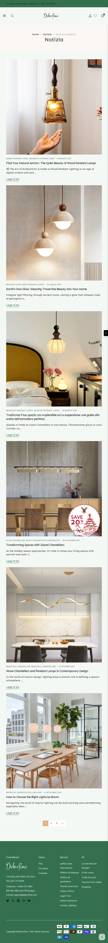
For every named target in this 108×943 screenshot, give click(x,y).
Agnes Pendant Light (17, 158)
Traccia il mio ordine (92, 882)
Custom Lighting (68, 905)
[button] (12, 15)
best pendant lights (33, 284)
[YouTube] (29, 900)
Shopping (86, 887)
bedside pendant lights (46, 410)
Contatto (43, 873)
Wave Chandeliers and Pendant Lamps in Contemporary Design (47, 671)
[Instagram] (23, 900)
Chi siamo (43, 868)
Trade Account (89, 877)
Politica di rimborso (69, 872)
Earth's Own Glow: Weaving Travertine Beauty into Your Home (46, 289)
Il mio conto (88, 872)
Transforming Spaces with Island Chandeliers (35, 545)
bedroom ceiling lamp (29, 792)
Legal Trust (65, 896)
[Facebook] (13, 900)
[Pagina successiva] (62, 823)
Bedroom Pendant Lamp (42, 158)
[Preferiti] (95, 16)
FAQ (41, 863)
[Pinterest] (18, 900)
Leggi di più (12, 179)
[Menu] (4, 16)
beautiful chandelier (18, 666)
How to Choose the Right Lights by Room (32, 797)
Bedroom (11, 792)
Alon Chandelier (15, 540)
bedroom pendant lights (19, 410)
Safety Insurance (68, 900)
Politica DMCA (67, 891)
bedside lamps (14, 284)
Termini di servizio (69, 886)
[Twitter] (7, 900)
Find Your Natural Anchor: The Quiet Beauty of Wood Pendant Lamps (51, 163)
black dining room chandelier (43, 540)
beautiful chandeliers (43, 666)
